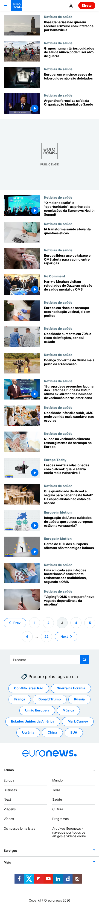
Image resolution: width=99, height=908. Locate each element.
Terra (56, 790)
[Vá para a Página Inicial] (16, 5)
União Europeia (37, 710)
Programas (60, 819)
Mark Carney (78, 721)
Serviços (10, 850)
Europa (9, 780)
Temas (9, 770)
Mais (7, 862)
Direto (87, 5)
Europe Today (55, 459)
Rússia (79, 699)
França (19, 699)
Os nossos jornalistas (19, 828)
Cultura (57, 809)
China (52, 733)
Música (68, 710)
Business (10, 790)
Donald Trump (49, 699)
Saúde (57, 800)
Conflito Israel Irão (28, 688)
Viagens (10, 809)
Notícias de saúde (58, 16)
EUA (73, 733)
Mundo (57, 780)
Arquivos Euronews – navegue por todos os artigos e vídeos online (69, 832)
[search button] (84, 659)
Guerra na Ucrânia (71, 688)
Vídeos (9, 819)
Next (64, 636)
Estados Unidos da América (32, 721)
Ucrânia (28, 733)
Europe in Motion (58, 512)
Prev (16, 623)
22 (46, 636)
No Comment (54, 276)
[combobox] (49, 659)
